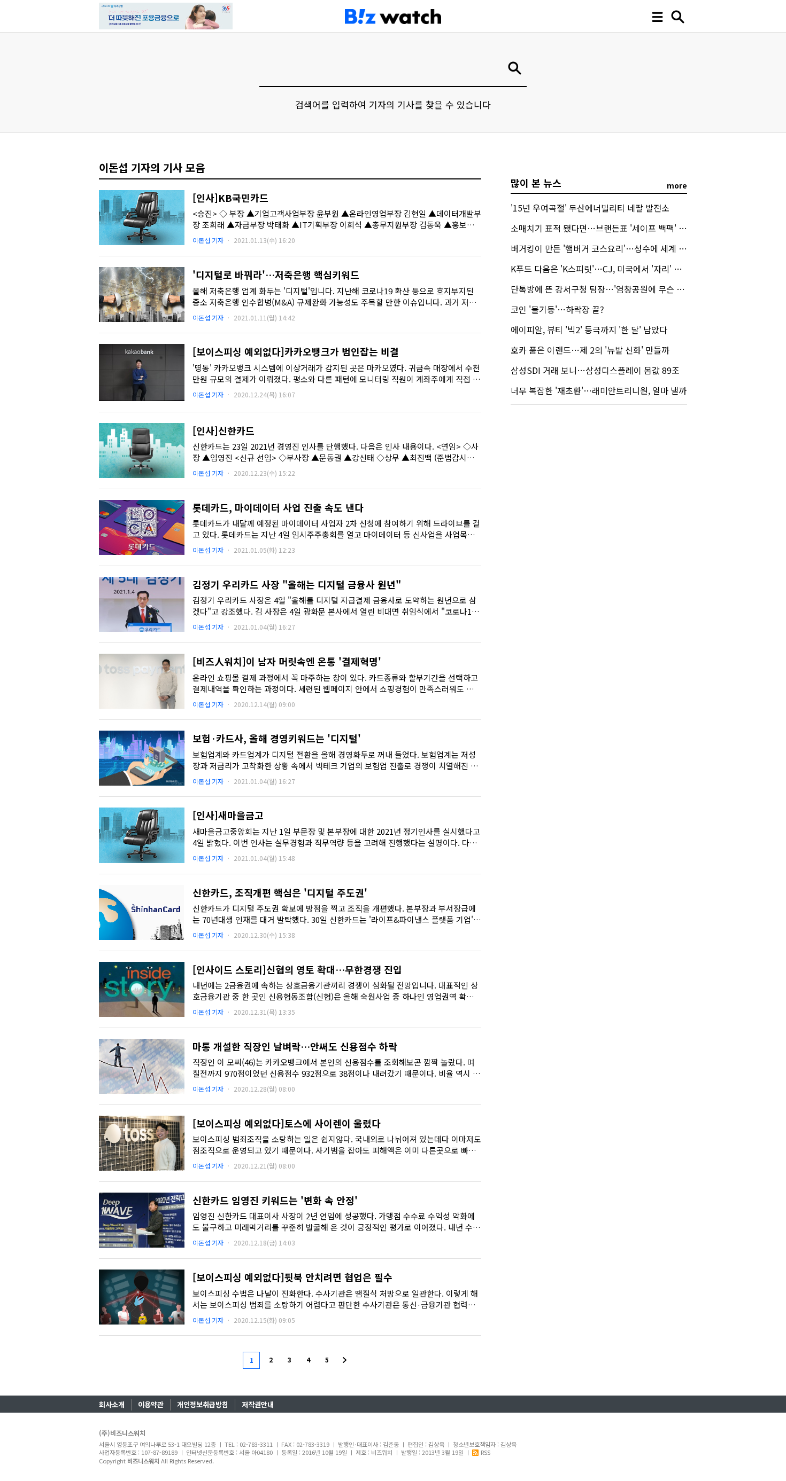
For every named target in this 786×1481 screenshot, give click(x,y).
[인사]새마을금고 (228, 815)
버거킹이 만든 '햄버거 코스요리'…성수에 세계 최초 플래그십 (620, 248)
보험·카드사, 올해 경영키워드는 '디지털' (276, 738)
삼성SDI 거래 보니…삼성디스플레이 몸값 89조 (595, 370)
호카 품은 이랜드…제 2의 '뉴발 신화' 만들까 (590, 349)
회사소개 (112, 1404)
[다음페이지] (345, 1360)
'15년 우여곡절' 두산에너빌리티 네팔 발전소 (590, 207)
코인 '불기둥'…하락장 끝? (557, 309)
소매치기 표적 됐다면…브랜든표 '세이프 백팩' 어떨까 (607, 228)
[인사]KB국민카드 (230, 198)
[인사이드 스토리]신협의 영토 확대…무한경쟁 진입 (297, 969)
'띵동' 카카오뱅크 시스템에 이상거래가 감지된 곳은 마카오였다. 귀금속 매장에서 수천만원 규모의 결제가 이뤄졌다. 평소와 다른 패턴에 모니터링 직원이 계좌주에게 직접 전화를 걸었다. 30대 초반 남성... (336, 373)
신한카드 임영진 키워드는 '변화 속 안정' (275, 1200)
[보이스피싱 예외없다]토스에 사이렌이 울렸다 (286, 1123)
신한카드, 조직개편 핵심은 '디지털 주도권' (279, 892)
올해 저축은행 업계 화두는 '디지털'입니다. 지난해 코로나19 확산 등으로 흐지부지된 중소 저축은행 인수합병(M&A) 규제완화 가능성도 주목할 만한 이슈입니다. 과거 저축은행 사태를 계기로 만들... (334, 296)
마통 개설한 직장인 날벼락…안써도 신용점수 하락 (294, 1046)
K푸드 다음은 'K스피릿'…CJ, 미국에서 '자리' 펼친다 (604, 268)
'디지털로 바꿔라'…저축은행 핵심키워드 (275, 274)
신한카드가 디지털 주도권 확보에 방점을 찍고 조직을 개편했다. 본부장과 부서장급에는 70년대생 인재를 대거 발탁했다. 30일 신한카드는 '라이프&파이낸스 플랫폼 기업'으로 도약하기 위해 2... (336, 914)
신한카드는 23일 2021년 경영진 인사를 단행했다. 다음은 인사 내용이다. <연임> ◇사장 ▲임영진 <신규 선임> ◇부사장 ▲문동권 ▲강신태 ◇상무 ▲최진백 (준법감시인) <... (335, 452)
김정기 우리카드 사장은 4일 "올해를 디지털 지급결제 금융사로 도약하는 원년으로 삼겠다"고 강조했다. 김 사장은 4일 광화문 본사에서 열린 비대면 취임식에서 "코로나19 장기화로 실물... (334, 605)
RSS (485, 1452)
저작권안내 (258, 1404)
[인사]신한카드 (223, 430)
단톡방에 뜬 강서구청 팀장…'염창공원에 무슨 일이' (603, 289)
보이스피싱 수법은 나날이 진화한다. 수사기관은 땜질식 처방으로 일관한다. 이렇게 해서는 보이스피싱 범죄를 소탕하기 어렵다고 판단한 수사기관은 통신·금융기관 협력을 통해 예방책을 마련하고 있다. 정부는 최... (335, 1299)
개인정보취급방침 (202, 1404)
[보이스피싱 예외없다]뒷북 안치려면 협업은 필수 (292, 1277)
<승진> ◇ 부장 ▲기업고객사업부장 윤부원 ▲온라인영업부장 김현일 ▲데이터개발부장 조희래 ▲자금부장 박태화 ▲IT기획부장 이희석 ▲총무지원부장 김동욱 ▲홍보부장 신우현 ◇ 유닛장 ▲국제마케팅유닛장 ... (336, 219)
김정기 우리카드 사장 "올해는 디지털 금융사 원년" (296, 584)
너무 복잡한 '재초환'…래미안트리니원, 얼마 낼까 (599, 390)
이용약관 (151, 1404)
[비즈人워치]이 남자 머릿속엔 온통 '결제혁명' (286, 661)
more (677, 185)
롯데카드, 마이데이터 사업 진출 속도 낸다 (278, 507)
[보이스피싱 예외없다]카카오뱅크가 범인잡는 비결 (295, 351)
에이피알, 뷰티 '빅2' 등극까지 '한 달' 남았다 (589, 329)
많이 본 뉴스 (536, 183)
